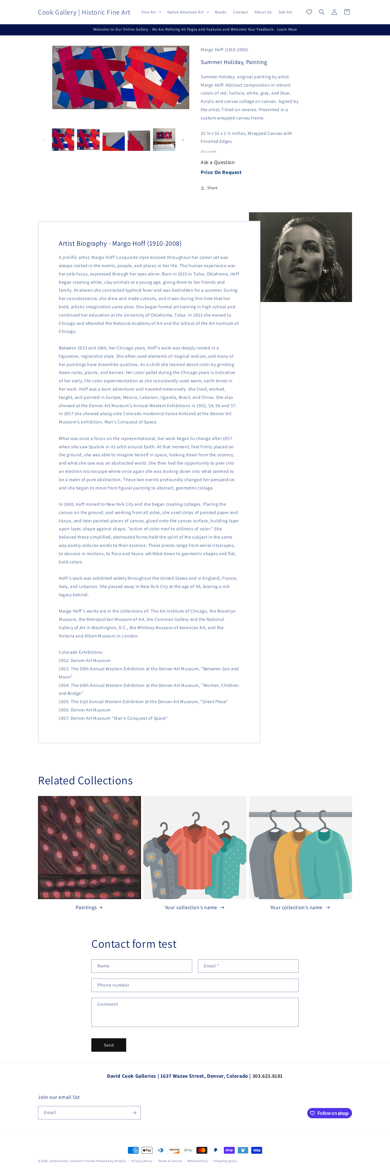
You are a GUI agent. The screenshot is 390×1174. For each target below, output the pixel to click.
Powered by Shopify (111, 1161)
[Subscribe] (134, 1112)
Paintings (86, 907)
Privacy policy (141, 1161)
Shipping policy (225, 1161)
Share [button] (212, 187)
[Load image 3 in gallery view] (113, 139)
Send (109, 1045)
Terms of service (170, 1161)
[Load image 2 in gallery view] (88, 139)
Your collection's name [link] (192, 907)
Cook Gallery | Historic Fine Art (73, 1161)
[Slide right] (183, 139)
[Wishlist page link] (309, 12)
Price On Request (221, 172)
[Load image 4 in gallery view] (139, 139)
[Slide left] (44, 139)
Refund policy (198, 1161)
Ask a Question (218, 162)
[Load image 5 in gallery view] (164, 139)
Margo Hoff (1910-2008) (224, 50)
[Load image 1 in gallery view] (63, 139)
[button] (151, 12)
